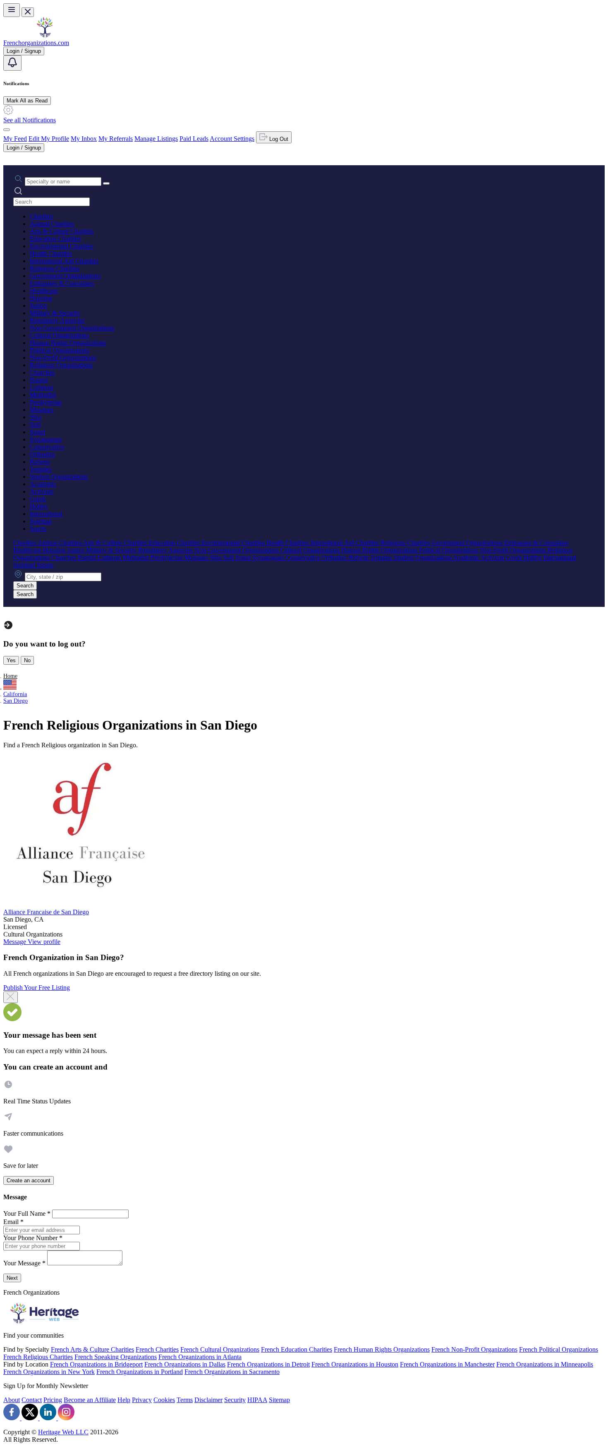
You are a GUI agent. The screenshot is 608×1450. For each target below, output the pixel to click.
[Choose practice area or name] (106, 183)
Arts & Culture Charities (61, 231)
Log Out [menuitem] (278, 139)
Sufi (35, 424)
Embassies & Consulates (62, 283)
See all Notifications (29, 120)
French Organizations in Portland (139, 1371)
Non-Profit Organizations (63, 357)
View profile (44, 941)
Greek (38, 498)
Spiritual (41, 521)
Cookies (164, 1399)
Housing (41, 298)
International (46, 513)
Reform (40, 461)
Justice (38, 305)
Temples (41, 469)
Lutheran (41, 387)
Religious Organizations (61, 364)
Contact (32, 1399)
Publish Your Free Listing (36, 987)
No (27, 660)
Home (10, 676)
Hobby (39, 506)
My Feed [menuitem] (15, 138)
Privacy (142, 1399)
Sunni (37, 431)
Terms (185, 1399)
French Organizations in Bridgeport (96, 1364)
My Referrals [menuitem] (115, 138)
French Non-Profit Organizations (474, 1349)
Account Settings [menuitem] (232, 138)
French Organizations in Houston (354, 1364)
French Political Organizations (558, 1349)
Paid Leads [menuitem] (194, 138)
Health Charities (51, 253)
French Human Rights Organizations (382, 1349)
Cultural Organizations (59, 335)
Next (12, 1278)
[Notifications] (12, 63)
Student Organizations (59, 476)
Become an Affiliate (90, 1399)
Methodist (43, 394)
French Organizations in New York (49, 1371)
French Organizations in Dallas (184, 1364)
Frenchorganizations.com (36, 42)
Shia (35, 417)
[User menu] (6, 129)
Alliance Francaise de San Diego (46, 911)
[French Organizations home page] (44, 35)
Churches (42, 372)
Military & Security (55, 312)
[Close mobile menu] (28, 12)
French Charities (157, 1349)
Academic (43, 483)
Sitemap (279, 1399)
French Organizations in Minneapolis (544, 1364)
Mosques (41, 409)
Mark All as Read (27, 100)
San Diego (15, 701)
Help (123, 1399)
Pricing (52, 1399)
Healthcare (44, 290)
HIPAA (257, 1399)
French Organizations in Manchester (447, 1364)
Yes (11, 660)
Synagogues (46, 439)
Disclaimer (208, 1399)
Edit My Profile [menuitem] (49, 138)
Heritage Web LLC (63, 1432)
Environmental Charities (61, 246)
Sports (38, 528)
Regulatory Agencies (57, 320)
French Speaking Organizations (115, 1356)
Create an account (28, 1180)
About (11, 1399)
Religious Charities (54, 268)
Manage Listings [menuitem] (156, 138)
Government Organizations (65, 275)
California (15, 694)
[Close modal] (10, 997)
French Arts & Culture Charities (92, 1349)
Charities (41, 216)
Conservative (47, 446)
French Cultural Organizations (219, 1349)
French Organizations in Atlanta (200, 1356)
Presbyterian (46, 402)
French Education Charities (296, 1349)
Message (15, 941)
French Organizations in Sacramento (232, 1371)
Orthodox (42, 454)
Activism (41, 491)
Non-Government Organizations (72, 327)
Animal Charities (52, 223)
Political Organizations (59, 350)
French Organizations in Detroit (268, 1364)
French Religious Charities (38, 1356)
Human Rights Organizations (68, 342)
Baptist (39, 379)
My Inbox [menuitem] (84, 138)
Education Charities (55, 238)
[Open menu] (11, 10)
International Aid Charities (64, 260)
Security (235, 1399)
